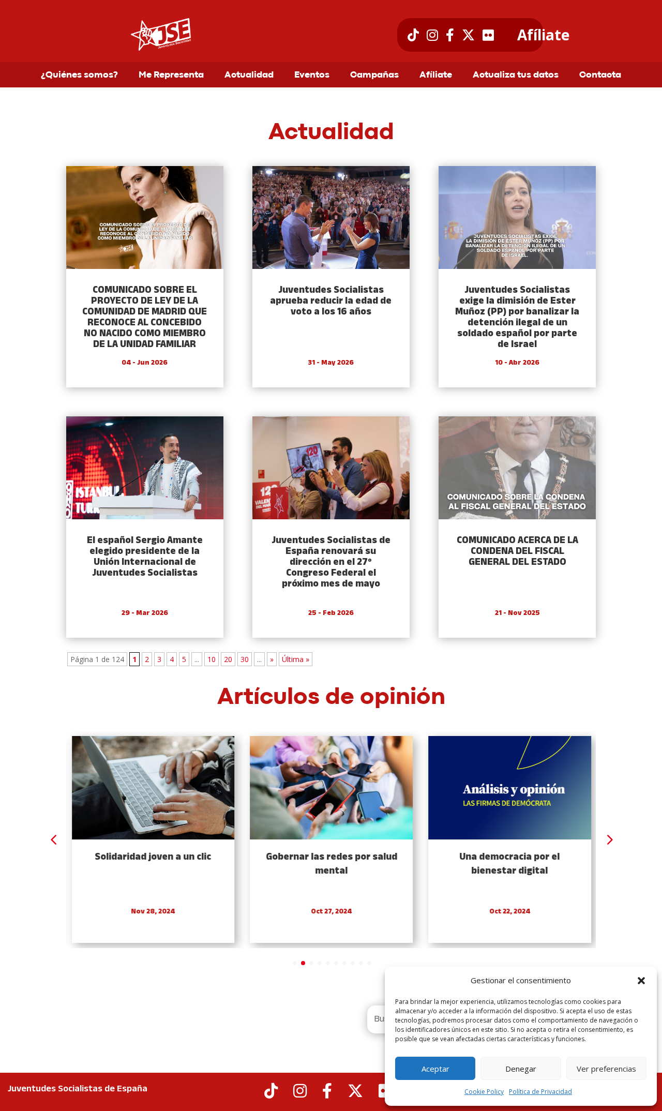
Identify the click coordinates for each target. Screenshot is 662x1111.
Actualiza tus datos (516, 75)
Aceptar (435, 1068)
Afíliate (543, 35)
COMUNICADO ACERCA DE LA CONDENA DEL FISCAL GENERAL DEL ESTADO (517, 551)
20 (228, 659)
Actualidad (249, 75)
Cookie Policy (484, 1091)
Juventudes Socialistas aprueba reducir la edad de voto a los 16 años (331, 301)
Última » (295, 659)
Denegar (520, 1068)
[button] (641, 980)
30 (244, 659)
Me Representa (171, 75)
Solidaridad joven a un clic (153, 857)
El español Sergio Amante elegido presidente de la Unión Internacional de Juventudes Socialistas (145, 557)
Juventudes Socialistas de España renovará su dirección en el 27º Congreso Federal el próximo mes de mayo (331, 562)
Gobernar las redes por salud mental (331, 864)
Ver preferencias (606, 1068)
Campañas (374, 75)
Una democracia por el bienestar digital (509, 864)
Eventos (311, 75)
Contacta (600, 75)
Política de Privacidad (540, 1091)
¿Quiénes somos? (79, 75)
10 (211, 659)
